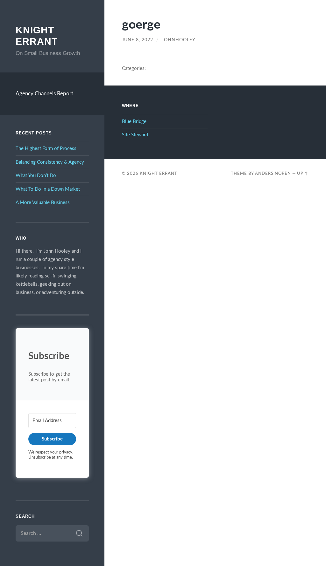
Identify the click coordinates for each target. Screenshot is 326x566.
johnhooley (178, 40)
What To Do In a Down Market (48, 189)
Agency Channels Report (44, 93)
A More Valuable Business (43, 202)
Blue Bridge (134, 121)
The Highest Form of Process (46, 148)
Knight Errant (158, 173)
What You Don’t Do (36, 175)
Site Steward (135, 135)
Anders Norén (273, 173)
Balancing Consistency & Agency (50, 162)
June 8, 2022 (137, 40)
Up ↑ (302, 173)
